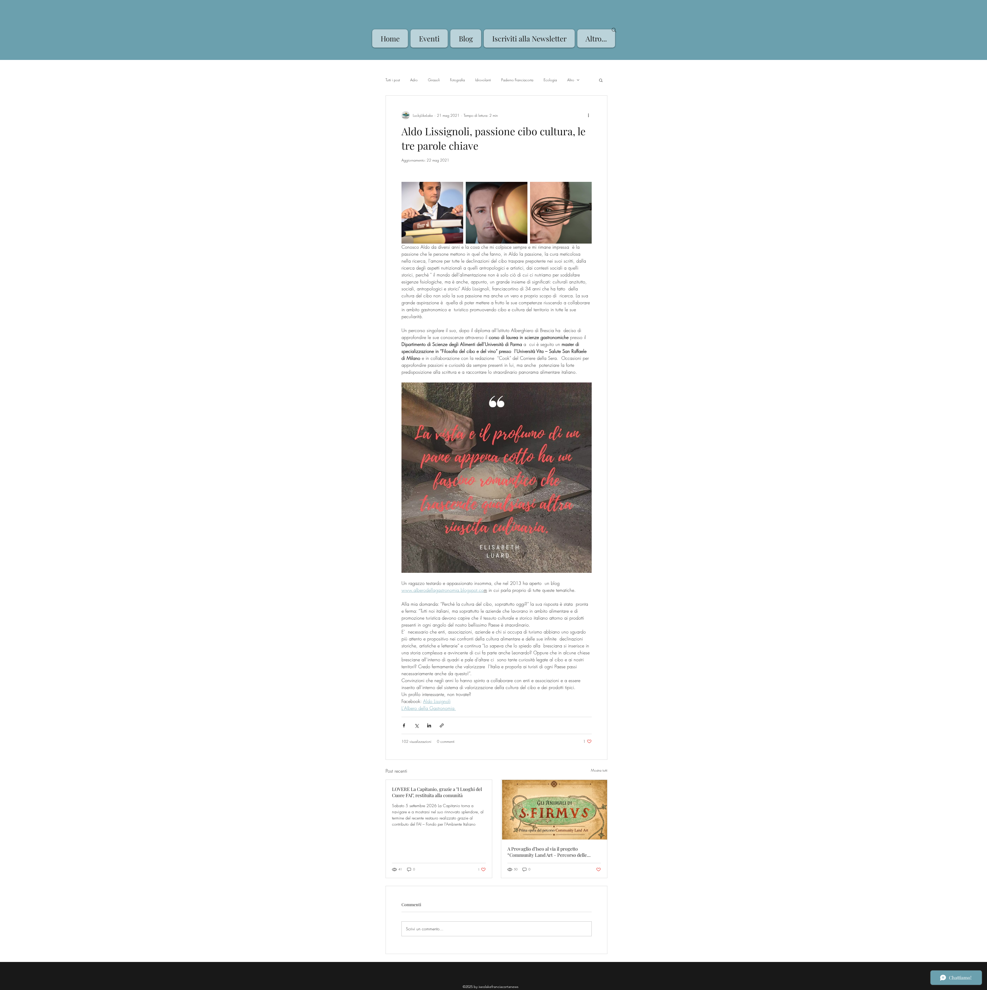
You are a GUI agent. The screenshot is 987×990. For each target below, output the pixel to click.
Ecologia (550, 79)
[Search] (614, 30)
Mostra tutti (599, 770)
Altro (570, 79)
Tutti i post (393, 79)
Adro (414, 79)
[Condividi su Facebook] (403, 725)
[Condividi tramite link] (441, 725)
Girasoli (434, 79)
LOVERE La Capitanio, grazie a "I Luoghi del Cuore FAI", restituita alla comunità (437, 792)
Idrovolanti (483, 79)
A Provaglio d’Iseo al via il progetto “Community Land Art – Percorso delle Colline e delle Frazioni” (547, 852)
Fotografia (457, 79)
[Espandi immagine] (432, 213)
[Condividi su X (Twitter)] (416, 725)
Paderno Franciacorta (517, 79)
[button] (600, 80)
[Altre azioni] (589, 115)
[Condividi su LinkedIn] (429, 725)
